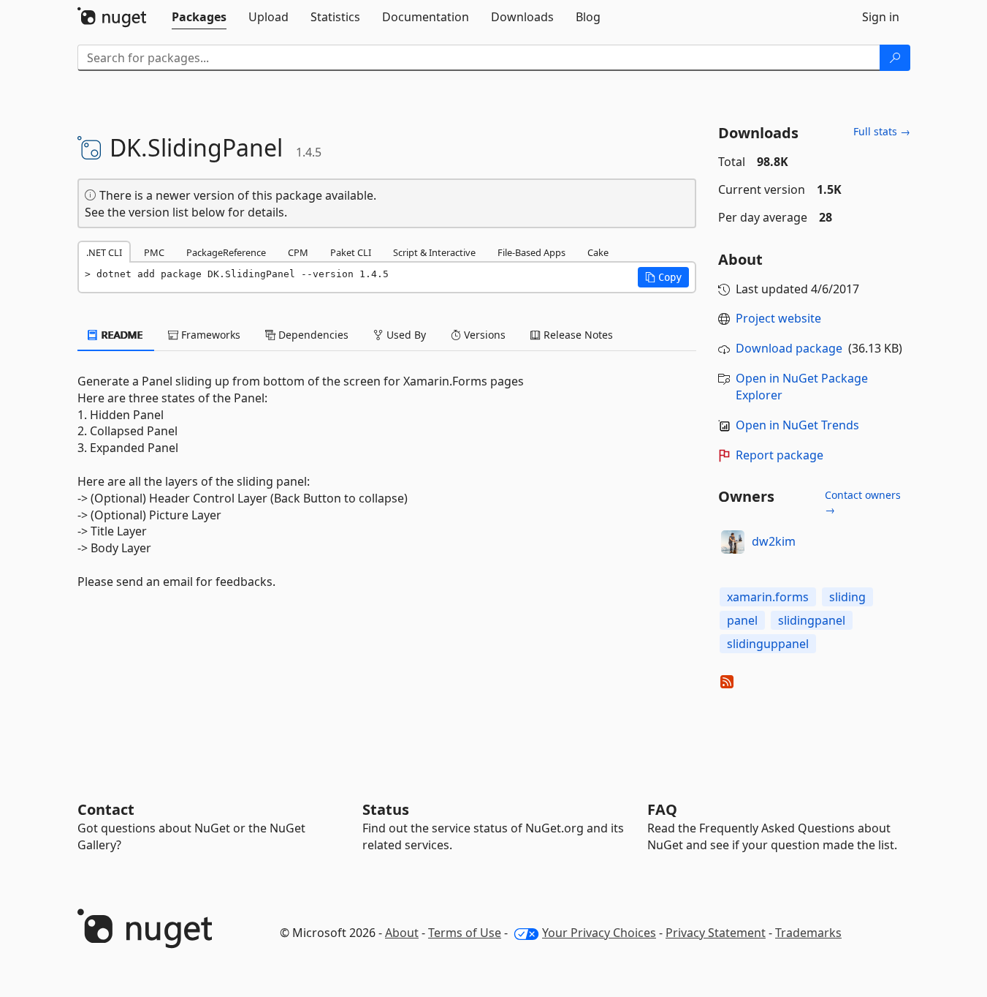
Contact (105, 809)
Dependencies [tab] (311, 335)
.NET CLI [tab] (104, 252)
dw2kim (774, 541)
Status (385, 809)
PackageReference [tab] (226, 252)
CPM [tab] (298, 252)
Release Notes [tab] (577, 335)
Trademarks (808, 933)
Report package (779, 455)
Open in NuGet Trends (797, 425)
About (402, 933)
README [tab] (121, 335)
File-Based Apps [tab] (531, 252)
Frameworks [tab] (209, 335)
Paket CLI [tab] (350, 252)
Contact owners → (863, 502)
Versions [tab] (483, 335)
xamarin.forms (768, 597)
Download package (789, 348)
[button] (663, 277)
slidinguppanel (768, 644)
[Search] (895, 58)
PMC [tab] (154, 252)
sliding (847, 597)
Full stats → (881, 131)
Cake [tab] (598, 252)
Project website (778, 318)
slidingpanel (811, 620)
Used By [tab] (405, 335)
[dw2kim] (733, 542)
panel (742, 620)
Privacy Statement (716, 933)
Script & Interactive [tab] (434, 252)
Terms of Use (464, 933)
